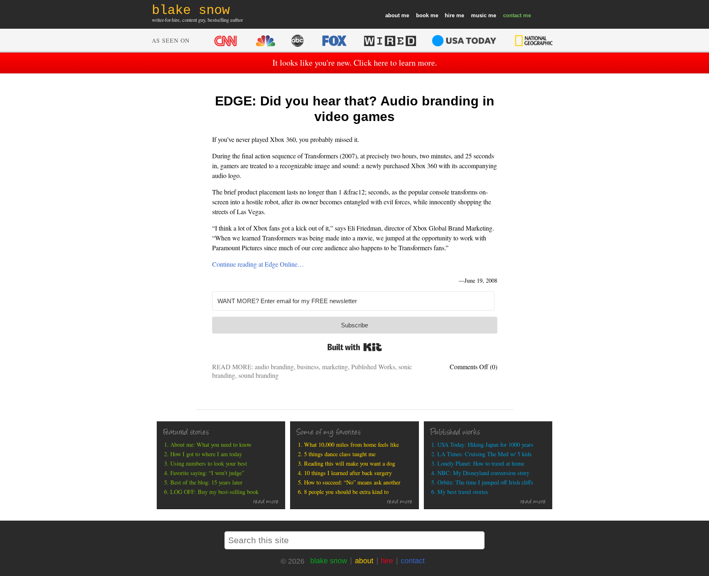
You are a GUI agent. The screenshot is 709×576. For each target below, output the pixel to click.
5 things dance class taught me (339, 453)
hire (450, 15)
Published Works (373, 366)
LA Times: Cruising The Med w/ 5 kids (484, 453)
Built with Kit (354, 347)
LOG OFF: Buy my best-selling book (214, 491)
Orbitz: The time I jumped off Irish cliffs (485, 482)
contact (512, 15)
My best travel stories (462, 491)
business (308, 366)
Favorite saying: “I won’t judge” (207, 472)
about (392, 15)
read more (266, 502)
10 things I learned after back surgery (348, 472)
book (422, 15)
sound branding (258, 375)
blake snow (328, 561)
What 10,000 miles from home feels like (351, 444)
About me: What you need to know (211, 444)
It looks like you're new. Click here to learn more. (354, 62)
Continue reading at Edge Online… (258, 264)
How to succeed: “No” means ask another (352, 482)
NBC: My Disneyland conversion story (483, 472)
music (479, 15)
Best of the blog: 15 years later (206, 482)
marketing (335, 366)
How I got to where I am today (206, 453)
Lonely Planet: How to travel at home (480, 463)
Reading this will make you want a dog (349, 463)
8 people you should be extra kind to (346, 491)
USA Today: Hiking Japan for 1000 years (485, 444)
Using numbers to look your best (208, 463)
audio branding (274, 366)
